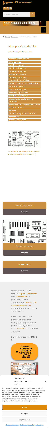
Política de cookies (12, 425)
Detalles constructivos (19, 59)
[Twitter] (10, 8)
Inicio (7, 37)
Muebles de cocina (17, 68)
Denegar (24, 413)
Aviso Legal (39, 425)
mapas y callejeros (17, 120)
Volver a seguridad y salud (20, 51)
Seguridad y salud (17, 86)
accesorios (14, 117)
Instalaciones (15, 62)
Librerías (14, 37)
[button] (45, 381)
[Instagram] (4, 8)
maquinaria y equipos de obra (23, 113)
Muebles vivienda (17, 65)
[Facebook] (7, 8)
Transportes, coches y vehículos (23, 83)
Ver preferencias (24, 419)
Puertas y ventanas (18, 90)
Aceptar (24, 407)
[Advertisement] (24, 178)
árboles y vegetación (18, 96)
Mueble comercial (17, 71)
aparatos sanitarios (18, 74)
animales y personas (18, 93)
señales (12, 110)
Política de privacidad (27, 425)
